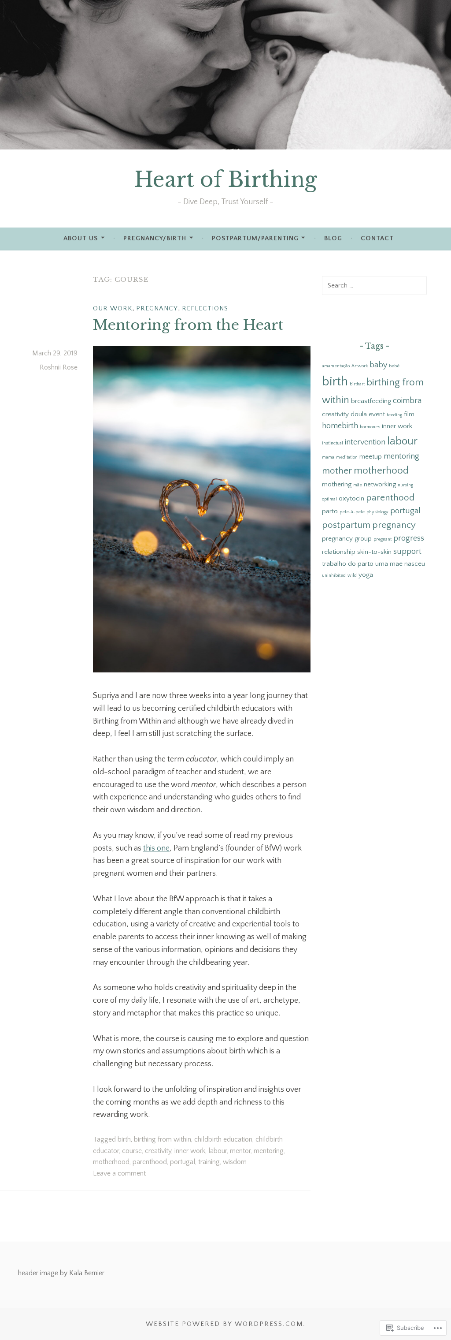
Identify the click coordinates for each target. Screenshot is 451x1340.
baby (378, 365)
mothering (336, 484)
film (409, 414)
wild (352, 575)
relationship (338, 552)
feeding (394, 415)
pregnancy (157, 308)
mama (328, 457)
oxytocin (351, 498)
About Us (80, 238)
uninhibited (334, 575)
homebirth (340, 426)
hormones (370, 426)
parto (330, 511)
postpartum (346, 525)
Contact (377, 238)
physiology (377, 512)
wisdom (235, 1162)
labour (217, 1151)
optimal (329, 499)
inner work (189, 1151)
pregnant (382, 539)
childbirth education (223, 1139)
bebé (394, 366)
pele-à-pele (352, 512)
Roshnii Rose (59, 367)
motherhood (111, 1162)
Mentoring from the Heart (188, 325)
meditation (347, 457)
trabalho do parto (347, 563)
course (132, 1151)
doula (359, 414)
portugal (182, 1162)
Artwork (359, 366)
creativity (158, 1151)
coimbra (407, 400)
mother (337, 471)
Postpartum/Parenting (255, 238)
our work (112, 308)
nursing (405, 485)
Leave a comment (119, 1173)
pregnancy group (347, 538)
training (209, 1162)
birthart (357, 384)
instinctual (332, 443)
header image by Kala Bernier (61, 1273)
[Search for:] (374, 285)
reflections (205, 308)
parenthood (150, 1162)
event (377, 414)
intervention (365, 442)
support (407, 551)
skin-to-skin (374, 552)
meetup (370, 456)
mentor (240, 1151)
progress (408, 538)
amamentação (336, 366)
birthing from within (162, 1139)
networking (380, 484)
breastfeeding (371, 401)
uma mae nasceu (400, 563)
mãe (357, 485)
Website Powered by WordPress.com (224, 1324)
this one (156, 848)
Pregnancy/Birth (154, 238)
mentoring (269, 1151)
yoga (366, 575)
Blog (333, 238)
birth (124, 1139)
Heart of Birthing (225, 180)
